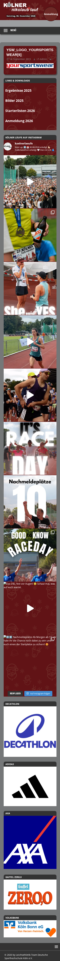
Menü (13, 30)
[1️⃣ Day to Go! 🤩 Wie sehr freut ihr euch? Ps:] (30, 555)
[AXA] (30, 868)
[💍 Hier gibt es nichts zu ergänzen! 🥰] (30, 288)
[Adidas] (30, 786)
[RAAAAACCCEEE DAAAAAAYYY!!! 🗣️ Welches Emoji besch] (30, 448)
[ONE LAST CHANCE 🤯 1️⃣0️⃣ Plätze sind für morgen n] (30, 501)
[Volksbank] (30, 936)
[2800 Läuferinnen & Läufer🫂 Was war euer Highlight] (30, 181)
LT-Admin (42, 59)
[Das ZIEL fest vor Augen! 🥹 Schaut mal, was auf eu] (30, 608)
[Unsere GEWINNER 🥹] (30, 341)
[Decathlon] (30, 731)
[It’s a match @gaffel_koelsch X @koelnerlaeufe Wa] (30, 235)
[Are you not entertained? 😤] (30, 395)
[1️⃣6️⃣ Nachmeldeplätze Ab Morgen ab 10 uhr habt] (30, 661)
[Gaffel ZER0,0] (30, 908)
